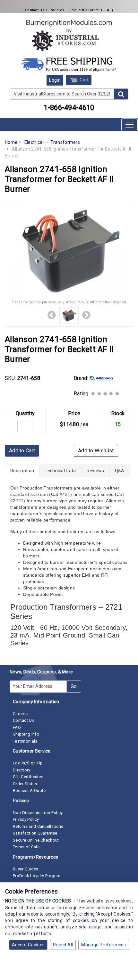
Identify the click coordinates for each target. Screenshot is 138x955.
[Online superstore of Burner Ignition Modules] (69, 35)
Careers (20, 713)
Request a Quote (84, 10)
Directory (21, 770)
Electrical (34, 142)
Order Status (25, 783)
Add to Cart (22, 451)
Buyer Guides (26, 869)
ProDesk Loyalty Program (37, 875)
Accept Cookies (28, 944)
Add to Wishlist (96, 451)
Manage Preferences (103, 944)
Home (11, 142)
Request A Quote (29, 790)
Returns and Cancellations (38, 826)
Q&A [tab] (120, 470)
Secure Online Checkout (36, 840)
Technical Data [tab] (60, 470)
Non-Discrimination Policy (38, 812)
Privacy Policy (26, 819)
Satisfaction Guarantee (35, 833)
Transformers (65, 142)
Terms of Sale (26, 846)
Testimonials (25, 741)
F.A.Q (108, 10)
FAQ (17, 727)
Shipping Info (26, 734)
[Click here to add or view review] (105, 394)
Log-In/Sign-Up (28, 763)
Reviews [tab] (95, 470)
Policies (56, 10)
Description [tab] (22, 470)
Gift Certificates (28, 776)
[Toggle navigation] (129, 124)
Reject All (63, 944)
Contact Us (34, 10)
